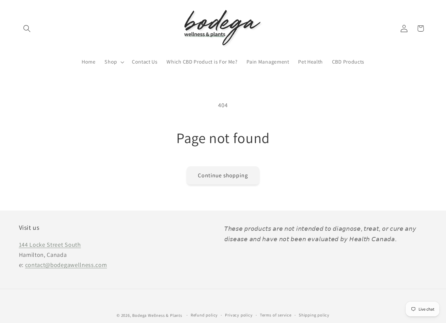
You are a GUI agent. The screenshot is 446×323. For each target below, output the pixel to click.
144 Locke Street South (50, 244)
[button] (27, 28)
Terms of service (276, 315)
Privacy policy (238, 315)
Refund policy (204, 315)
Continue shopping (223, 175)
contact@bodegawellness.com (66, 265)
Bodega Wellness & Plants (157, 315)
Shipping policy (314, 315)
